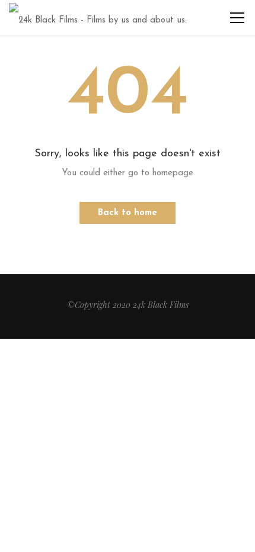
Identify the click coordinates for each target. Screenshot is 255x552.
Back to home (127, 212)
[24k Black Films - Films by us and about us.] (98, 17)
